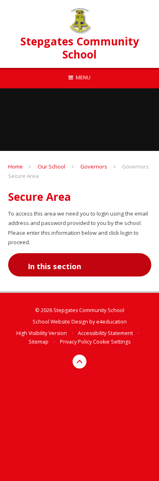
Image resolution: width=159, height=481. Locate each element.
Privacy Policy (76, 341)
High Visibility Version (41, 333)
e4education (111, 321)
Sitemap (39, 341)
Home (15, 166)
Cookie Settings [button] (111, 341)
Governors (93, 166)
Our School (51, 166)
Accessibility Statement (105, 333)
